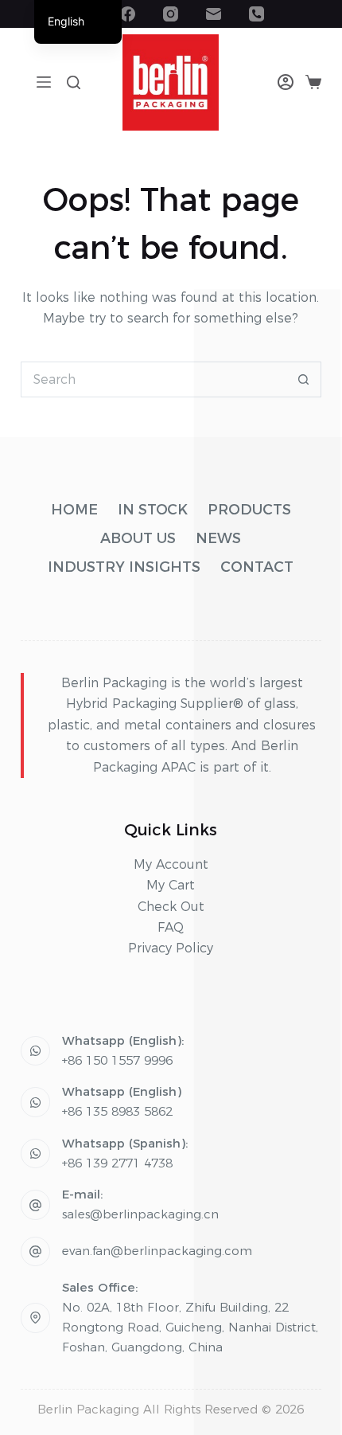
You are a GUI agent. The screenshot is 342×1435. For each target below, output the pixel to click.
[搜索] (73, 82)
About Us (138, 538)
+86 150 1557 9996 (117, 1060)
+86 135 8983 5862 (117, 1111)
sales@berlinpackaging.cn (140, 1214)
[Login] (285, 82)
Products (249, 509)
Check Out (171, 906)
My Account (171, 864)
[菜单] (44, 82)
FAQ (170, 927)
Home (74, 509)
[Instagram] (170, 14)
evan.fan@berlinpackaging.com (157, 1250)
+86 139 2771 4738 (117, 1163)
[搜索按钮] (303, 379)
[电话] (256, 14)
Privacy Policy (170, 948)
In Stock (153, 509)
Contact (256, 567)
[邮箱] (213, 14)
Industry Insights (124, 567)
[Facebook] (127, 14)
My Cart (170, 885)
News (218, 538)
